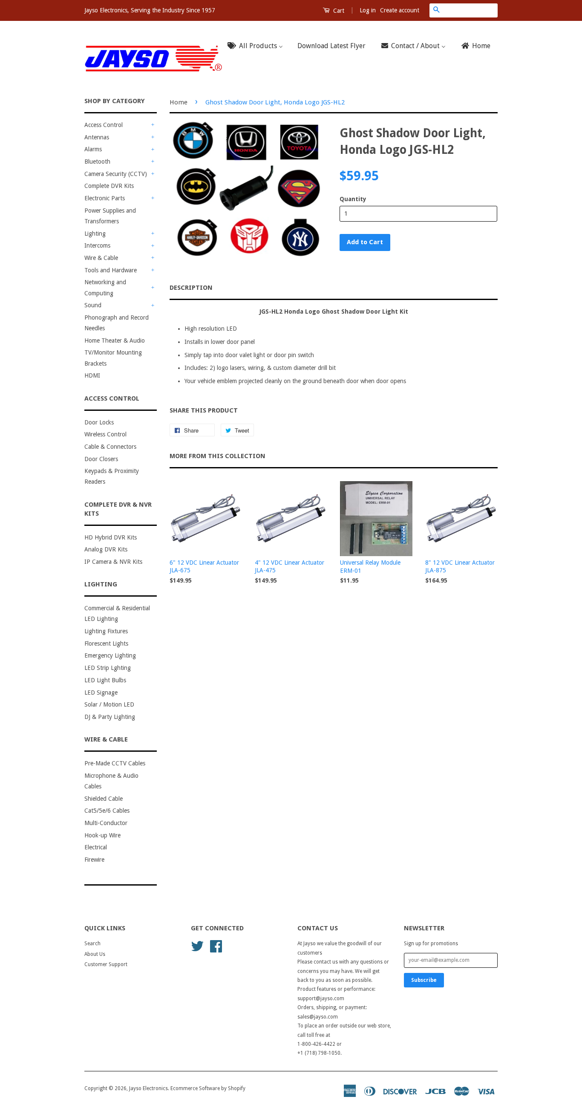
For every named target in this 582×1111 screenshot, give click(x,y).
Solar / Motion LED (109, 704)
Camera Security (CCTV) (115, 173)
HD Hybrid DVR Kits (110, 537)
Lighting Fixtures (106, 631)
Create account (399, 10)
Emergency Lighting (110, 655)
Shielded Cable (103, 798)
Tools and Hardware (110, 270)
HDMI (92, 375)
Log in (368, 10)
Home (178, 102)
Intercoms (97, 245)
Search (92, 944)
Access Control (103, 124)
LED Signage (101, 692)
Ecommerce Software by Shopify (207, 1088)
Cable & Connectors (110, 446)
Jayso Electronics (148, 1088)
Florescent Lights (106, 643)
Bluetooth (97, 161)
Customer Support (105, 964)
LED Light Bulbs (105, 680)
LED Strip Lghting (107, 667)
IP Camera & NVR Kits (113, 561)
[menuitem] (257, 46)
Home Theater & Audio (114, 340)
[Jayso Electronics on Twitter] (197, 946)
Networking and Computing (105, 287)
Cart (337, 10)
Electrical (95, 847)
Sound (92, 305)
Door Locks (99, 422)
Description (191, 287)
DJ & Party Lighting (109, 716)
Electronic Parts (104, 198)
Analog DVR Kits (105, 549)
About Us (94, 954)
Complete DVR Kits (109, 185)
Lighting (95, 233)
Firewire (94, 859)
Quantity (353, 199)
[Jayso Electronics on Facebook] (216, 946)
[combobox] (470, 10)
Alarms (93, 149)
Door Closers (101, 459)
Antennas (96, 137)
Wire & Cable (101, 257)
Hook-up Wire (102, 835)
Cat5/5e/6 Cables (107, 810)
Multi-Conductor (105, 823)
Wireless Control (105, 434)
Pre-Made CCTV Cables (114, 763)
